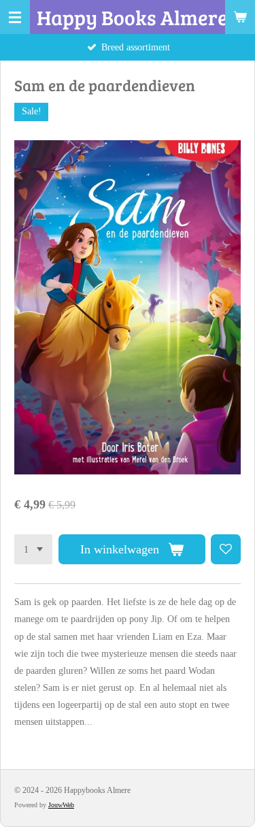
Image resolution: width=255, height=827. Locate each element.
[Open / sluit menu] (15, 17)
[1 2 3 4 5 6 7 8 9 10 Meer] (33, 549)
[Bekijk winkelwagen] (240, 17)
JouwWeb (61, 805)
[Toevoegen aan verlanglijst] (226, 549)
